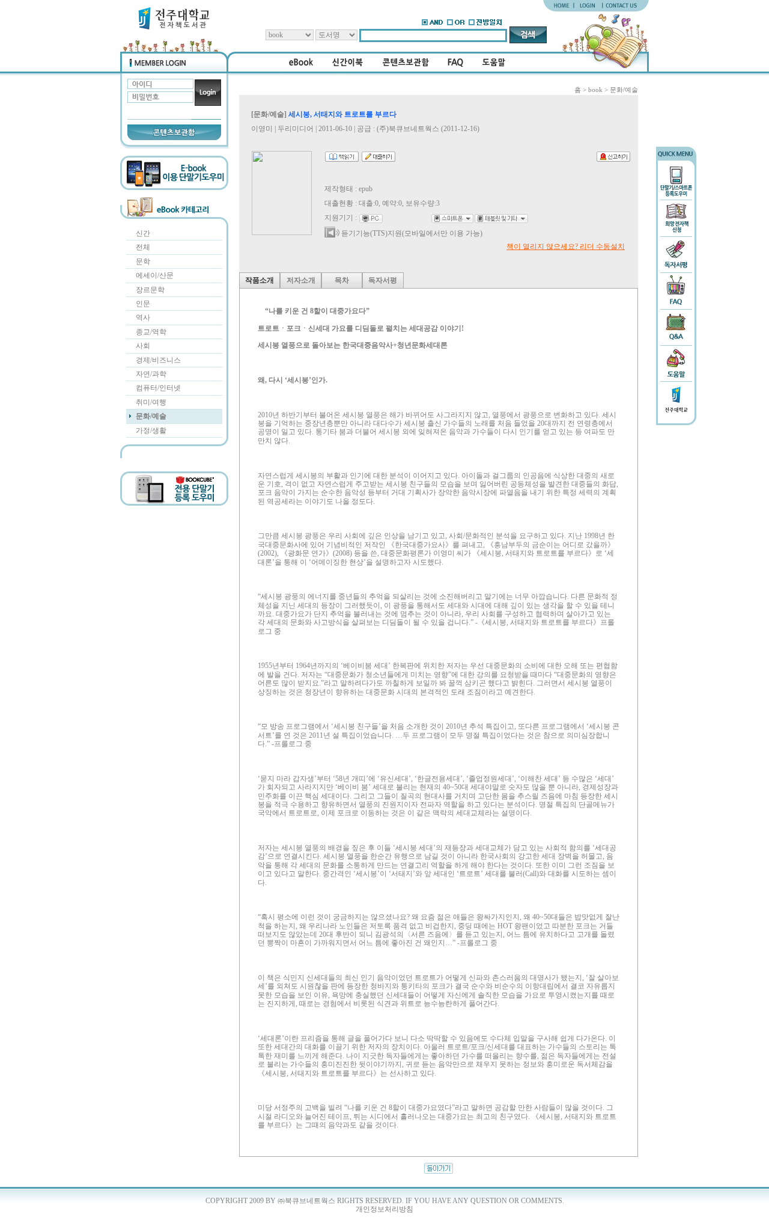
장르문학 (150, 290)
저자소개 (301, 280)
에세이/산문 (155, 275)
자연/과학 (151, 374)
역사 (143, 317)
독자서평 (382, 280)
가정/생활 (151, 430)
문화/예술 (151, 416)
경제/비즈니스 (158, 360)
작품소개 (259, 280)
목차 (342, 280)
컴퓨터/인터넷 (158, 388)
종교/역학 (151, 332)
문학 (143, 261)
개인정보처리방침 (384, 1209)
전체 (143, 247)
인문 (143, 303)
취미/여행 (151, 402)
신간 (143, 233)
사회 (143, 346)
